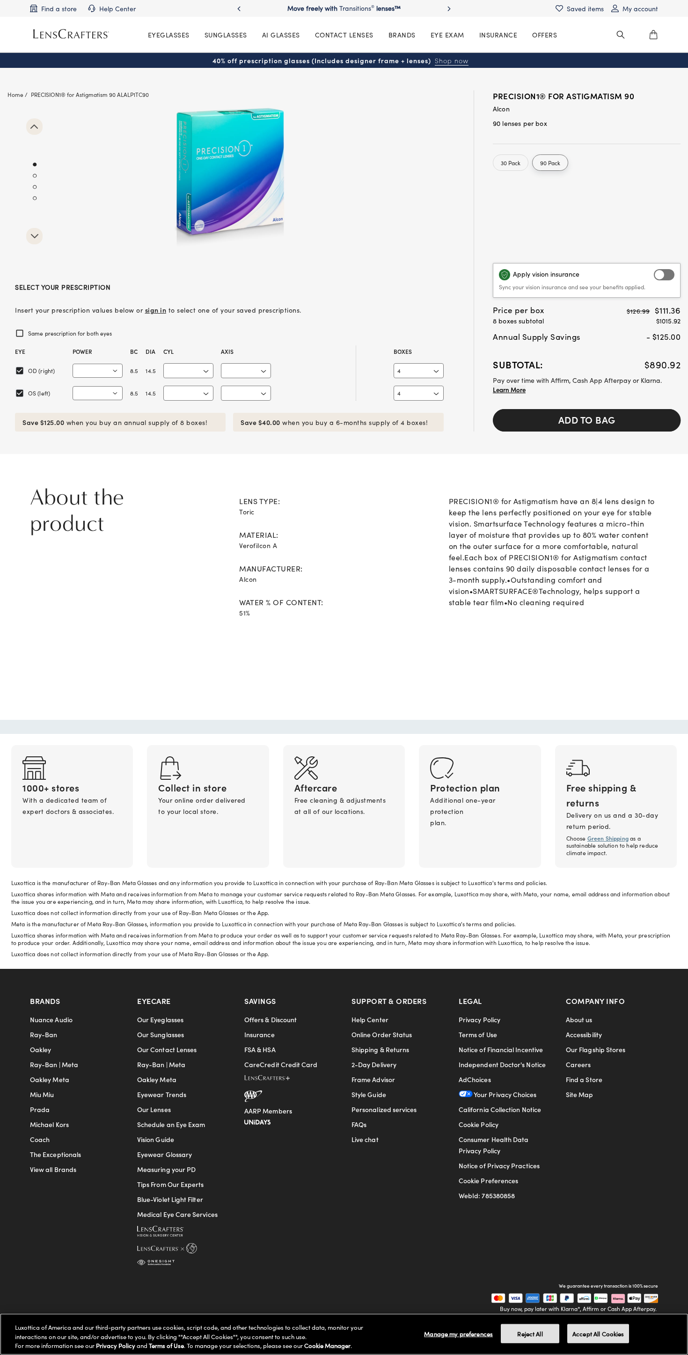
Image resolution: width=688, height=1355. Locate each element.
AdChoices (475, 1079)
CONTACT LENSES (344, 34)
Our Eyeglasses (160, 1019)
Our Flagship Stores (595, 1049)
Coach (40, 1139)
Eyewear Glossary (164, 1154)
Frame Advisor (373, 1079)
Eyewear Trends (161, 1094)
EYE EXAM (447, 34)
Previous (34, 126)
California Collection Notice (500, 1109)
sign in (156, 310)
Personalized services (384, 1109)
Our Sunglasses (160, 1034)
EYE (20, 351)
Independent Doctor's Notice (502, 1064)
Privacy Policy (479, 1019)
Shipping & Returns (380, 1049)
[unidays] (257, 1120)
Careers (578, 1064)
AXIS (227, 351)
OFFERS (544, 34)
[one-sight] (156, 1260)
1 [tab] (34, 164)
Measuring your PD (166, 1169)
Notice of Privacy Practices (499, 1165)
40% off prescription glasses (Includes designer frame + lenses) (340, 60)
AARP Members (268, 1110)
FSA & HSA (260, 1049)
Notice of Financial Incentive (501, 1049)
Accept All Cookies (598, 1333)
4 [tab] (34, 198)
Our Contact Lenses (167, 1049)
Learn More (509, 389)
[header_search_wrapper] (620, 34)
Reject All (529, 1333)
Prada (40, 1109)
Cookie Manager (327, 1345)
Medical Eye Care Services (177, 1214)
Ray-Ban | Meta (54, 1064)
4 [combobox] (399, 370)
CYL (168, 351)
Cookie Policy (478, 1124)
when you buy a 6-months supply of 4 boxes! (334, 422)
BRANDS (402, 34)
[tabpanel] (229, 186)
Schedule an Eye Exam (171, 1124)
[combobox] (98, 371)
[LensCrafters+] (274, 1079)
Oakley (40, 1049)
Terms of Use (478, 1034)
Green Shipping (608, 838)
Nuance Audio (51, 1019)
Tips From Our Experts (170, 1184)
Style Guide (368, 1094)
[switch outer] (664, 274)
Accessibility (584, 1034)
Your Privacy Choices (504, 1094)
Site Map (579, 1094)
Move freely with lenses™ (344, 8)
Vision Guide (155, 1139)
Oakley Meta (49, 1079)
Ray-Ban (44, 1034)
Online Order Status (381, 1034)
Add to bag (586, 419)
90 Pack (550, 163)
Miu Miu (42, 1094)
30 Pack (510, 163)
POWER (82, 351)
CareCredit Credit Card (281, 1064)
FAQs (358, 1124)
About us (579, 1019)
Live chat (365, 1139)
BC (134, 351)
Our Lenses (154, 1109)
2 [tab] (34, 176)
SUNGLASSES (226, 34)
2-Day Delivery (373, 1064)
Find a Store (584, 1079)
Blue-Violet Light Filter (170, 1199)
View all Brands (53, 1169)
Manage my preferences (458, 1333)
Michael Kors (49, 1124)
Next (34, 236)
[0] (653, 34)
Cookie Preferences (488, 1180)
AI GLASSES (281, 34)
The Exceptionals (55, 1154)
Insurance (259, 1034)
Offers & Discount (270, 1019)
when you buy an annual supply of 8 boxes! (114, 422)
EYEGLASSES (169, 34)
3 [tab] (34, 187)
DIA (150, 351)
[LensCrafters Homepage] (71, 34)
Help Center (369, 1019)
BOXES (403, 351)
